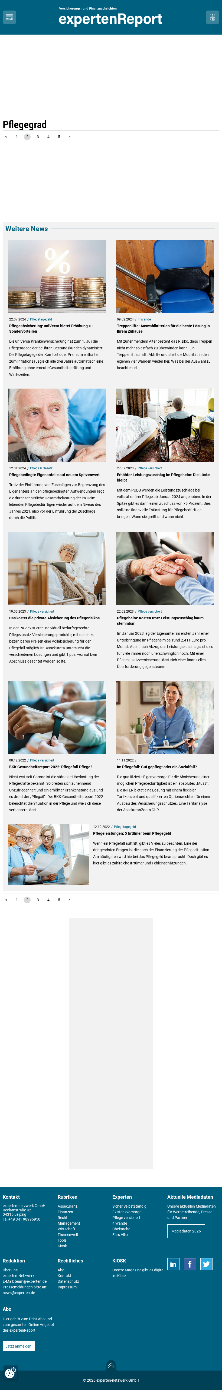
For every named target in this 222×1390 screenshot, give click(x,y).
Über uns (10, 1270)
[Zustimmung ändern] (10, 1372)
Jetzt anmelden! (18, 1346)
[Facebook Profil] (190, 1264)
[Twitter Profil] (206, 1264)
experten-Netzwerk (18, 1276)
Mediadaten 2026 (186, 1231)
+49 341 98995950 (24, 1219)
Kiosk (121, 1276)
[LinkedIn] (173, 1264)
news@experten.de (19, 1293)
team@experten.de (31, 1281)
